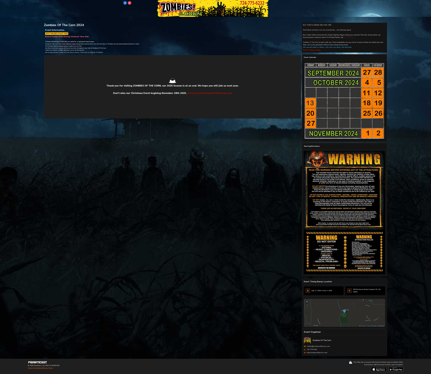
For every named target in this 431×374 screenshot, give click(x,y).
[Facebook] (125, 3)
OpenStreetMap (372, 326)
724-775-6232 (349, 37)
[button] (344, 311)
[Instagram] (129, 3)
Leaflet (363, 326)
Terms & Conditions (35, 368)
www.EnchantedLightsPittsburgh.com (209, 93)
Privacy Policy (48, 368)
